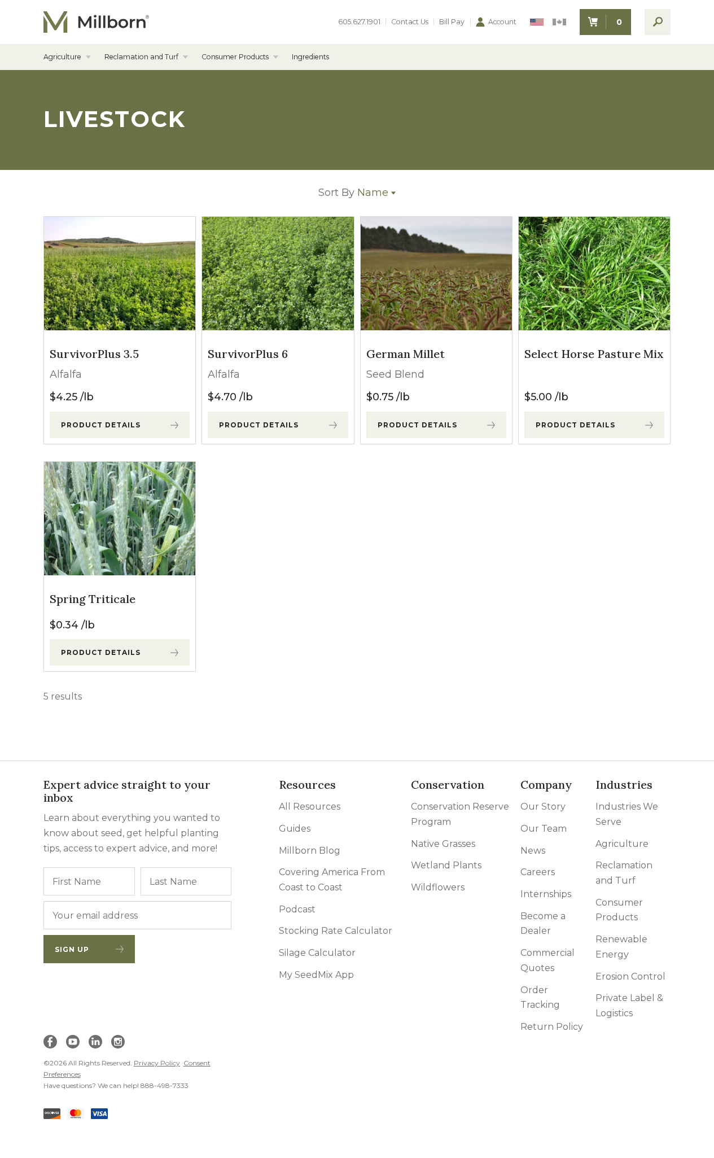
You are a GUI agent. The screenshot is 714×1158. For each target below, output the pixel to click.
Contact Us (409, 22)
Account (502, 22)
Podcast (297, 909)
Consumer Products (235, 57)
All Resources (309, 806)
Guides (294, 828)
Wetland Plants (446, 865)
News (532, 850)
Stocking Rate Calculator (335, 930)
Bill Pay (452, 22)
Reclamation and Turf (141, 57)
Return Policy (551, 1026)
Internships (545, 894)
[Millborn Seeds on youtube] (73, 1041)
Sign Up (72, 949)
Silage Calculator (317, 952)
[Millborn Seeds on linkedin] (95, 1041)
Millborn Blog (309, 850)
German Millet (405, 354)
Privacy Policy (157, 1063)
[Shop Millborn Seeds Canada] (559, 22)
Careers (537, 872)
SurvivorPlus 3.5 (94, 354)
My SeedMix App (316, 974)
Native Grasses (443, 843)
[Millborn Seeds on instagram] (118, 1041)
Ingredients (310, 57)
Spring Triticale (92, 599)
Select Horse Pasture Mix (594, 354)
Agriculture (62, 57)
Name (353, 193)
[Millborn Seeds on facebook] (50, 1041)
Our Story (543, 806)
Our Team (543, 828)
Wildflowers (438, 887)
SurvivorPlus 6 (248, 354)
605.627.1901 (359, 22)
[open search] (658, 22)
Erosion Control (630, 976)
